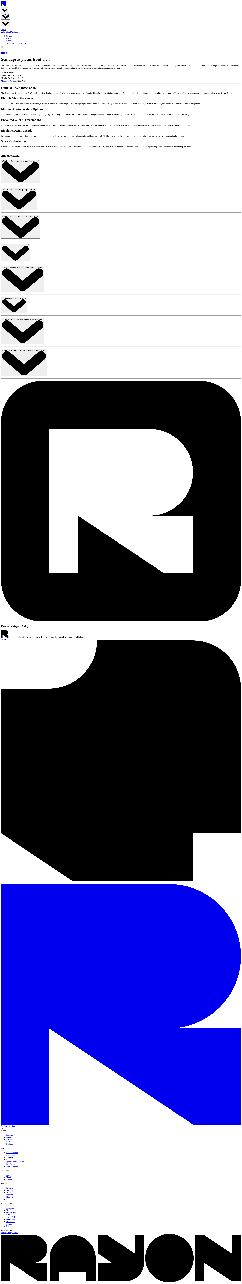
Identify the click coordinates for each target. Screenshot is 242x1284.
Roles (8, 1142)
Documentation (12, 1153)
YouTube (9, 1190)
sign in (3, 30)
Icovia (8, 1226)
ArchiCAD (10, 1217)
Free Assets (10, 1164)
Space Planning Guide (15, 1162)
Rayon (8, 36)
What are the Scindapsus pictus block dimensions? (20, 216)
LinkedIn (9, 1195)
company (5, 21)
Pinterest (9, 1197)
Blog (8, 1159)
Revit (8, 1215)
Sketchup (9, 1210)
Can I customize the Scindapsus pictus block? (19, 190)
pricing (4, 27)
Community (11, 1155)
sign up (15, 32)
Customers (10, 1144)
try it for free (6, 639)
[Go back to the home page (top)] (3, 5)
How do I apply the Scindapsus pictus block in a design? (22, 267)
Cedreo (9, 1224)
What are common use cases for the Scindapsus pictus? (22, 319)
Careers (9, 1179)
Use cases (10, 1139)
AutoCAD (10, 1208)
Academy (10, 1157)
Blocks (9, 41)
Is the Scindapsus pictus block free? (15, 245)
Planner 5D (10, 1221)
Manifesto (10, 1177)
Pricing (9, 1137)
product (4, 8)
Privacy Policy (7, 1233)
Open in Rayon (9, 81)
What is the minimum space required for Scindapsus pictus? (24, 350)
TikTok (9, 1192)
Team (8, 1175)
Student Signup (12, 1166)
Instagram (10, 1188)
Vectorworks (11, 1212)
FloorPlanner (11, 1219)
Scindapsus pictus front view (17, 43)
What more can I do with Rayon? (14, 298)
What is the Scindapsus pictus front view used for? (20, 161)
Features (9, 1135)
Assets (8, 38)
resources (5, 14)
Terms (15, 1233)
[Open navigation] (19, 32)
